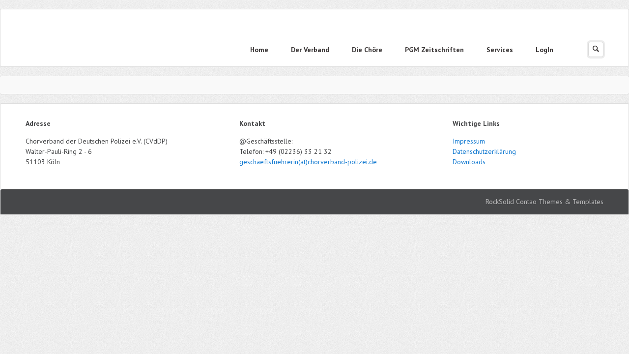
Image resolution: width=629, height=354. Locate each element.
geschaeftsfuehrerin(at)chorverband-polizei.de (308, 161)
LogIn (544, 49)
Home (259, 49)
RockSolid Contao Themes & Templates (544, 201)
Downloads (469, 161)
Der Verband (310, 49)
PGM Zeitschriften (434, 49)
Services (499, 49)
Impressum (469, 141)
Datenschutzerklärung (484, 151)
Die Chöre (367, 49)
